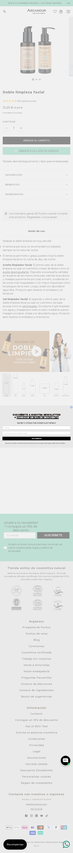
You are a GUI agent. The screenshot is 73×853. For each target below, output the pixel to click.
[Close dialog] (71, 407)
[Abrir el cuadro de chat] (65, 760)
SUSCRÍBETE (36, 438)
